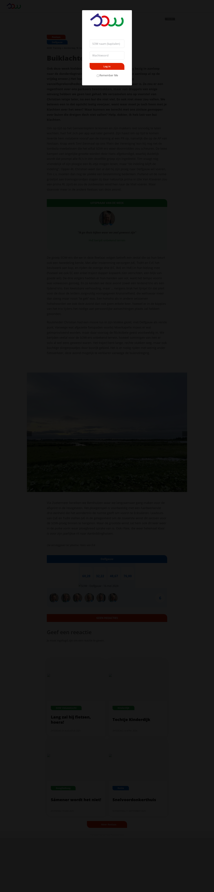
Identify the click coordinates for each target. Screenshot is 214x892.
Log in (107, 66)
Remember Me (108, 75)
